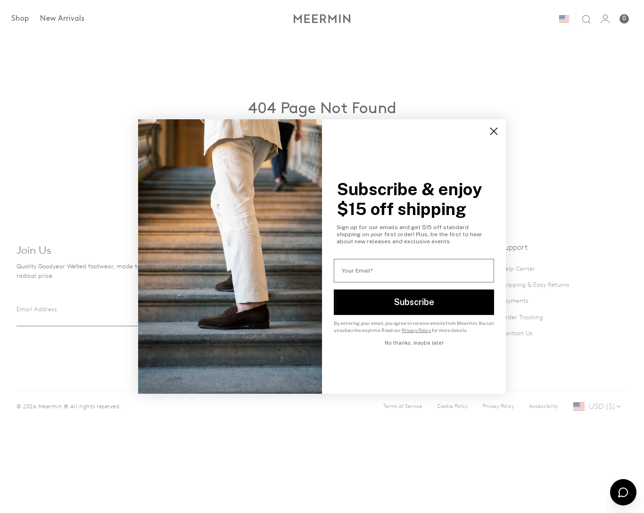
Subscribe (414, 302)
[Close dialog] (494, 131)
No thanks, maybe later (414, 343)
